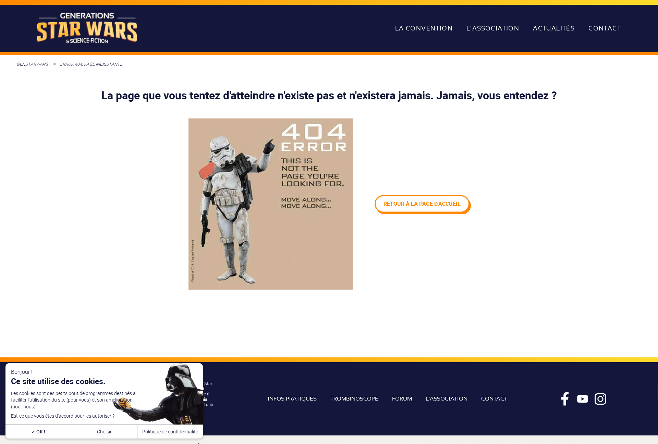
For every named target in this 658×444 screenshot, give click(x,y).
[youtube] (582, 399)
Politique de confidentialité (170, 431)
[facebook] (565, 399)
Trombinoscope (354, 399)
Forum (402, 399)
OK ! (40, 431)
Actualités (554, 28)
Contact (604, 28)
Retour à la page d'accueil (422, 203)
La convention (424, 28)
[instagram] (600, 399)
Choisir (104, 431)
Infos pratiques (292, 399)
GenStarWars (32, 64)
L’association (492, 28)
